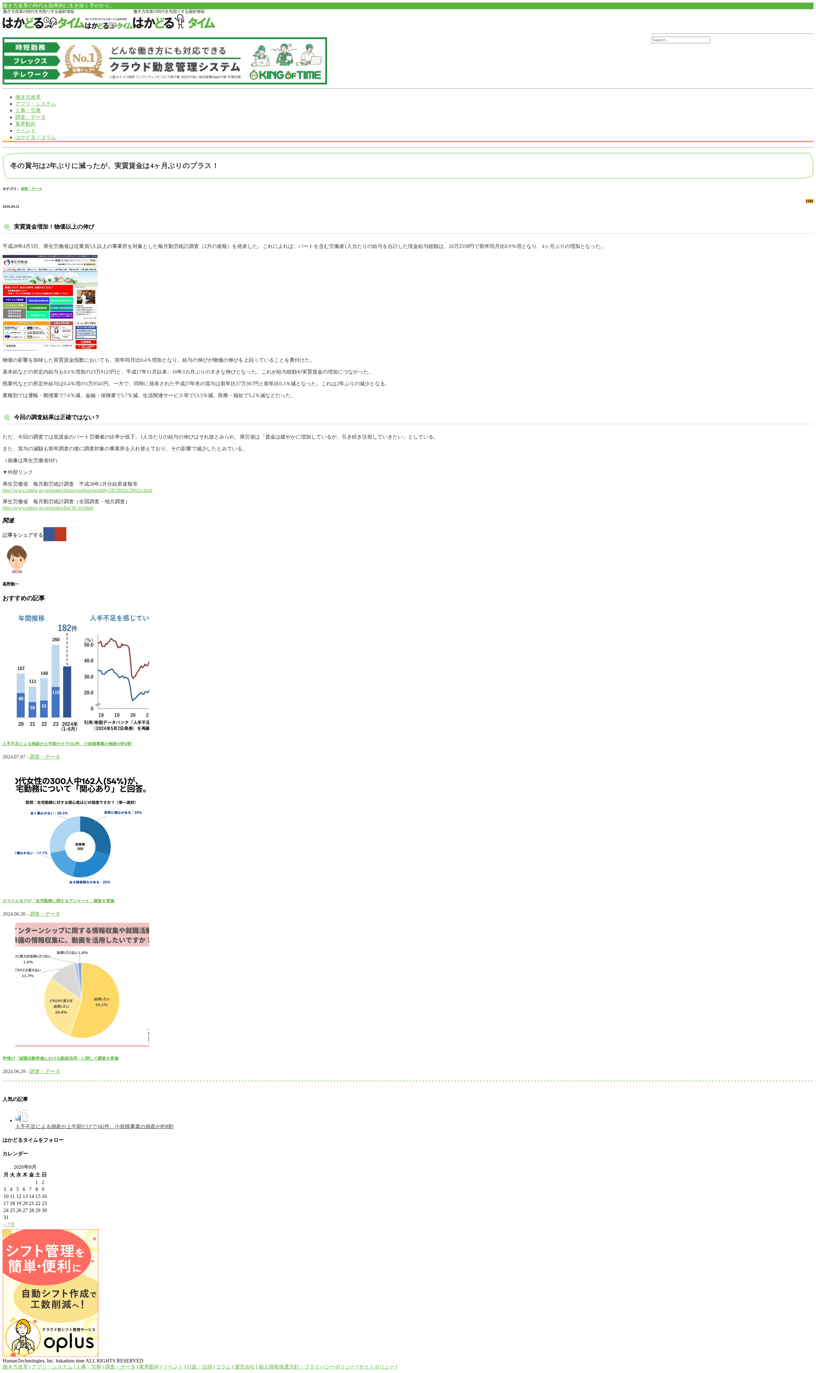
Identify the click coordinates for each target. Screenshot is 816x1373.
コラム (223, 1366)
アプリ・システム (35, 103)
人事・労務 (28, 110)
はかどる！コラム (35, 137)
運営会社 (245, 1366)
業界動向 (25, 124)
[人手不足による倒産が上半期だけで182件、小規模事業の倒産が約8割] (21, 1120)
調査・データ (30, 117)
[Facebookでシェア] (49, 534)
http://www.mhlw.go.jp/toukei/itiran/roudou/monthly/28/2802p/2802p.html (77, 490)
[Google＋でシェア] (60, 534)
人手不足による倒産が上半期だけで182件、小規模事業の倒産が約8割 (67, 743)
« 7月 (9, 1224)
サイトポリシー (377, 1366)
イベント (25, 130)
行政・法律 (199, 1366)
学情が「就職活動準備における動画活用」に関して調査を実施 (61, 1058)
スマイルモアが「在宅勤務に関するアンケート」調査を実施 (58, 900)
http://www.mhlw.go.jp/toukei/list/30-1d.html (48, 508)
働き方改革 (28, 97)
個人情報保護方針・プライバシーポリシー (307, 1366)
